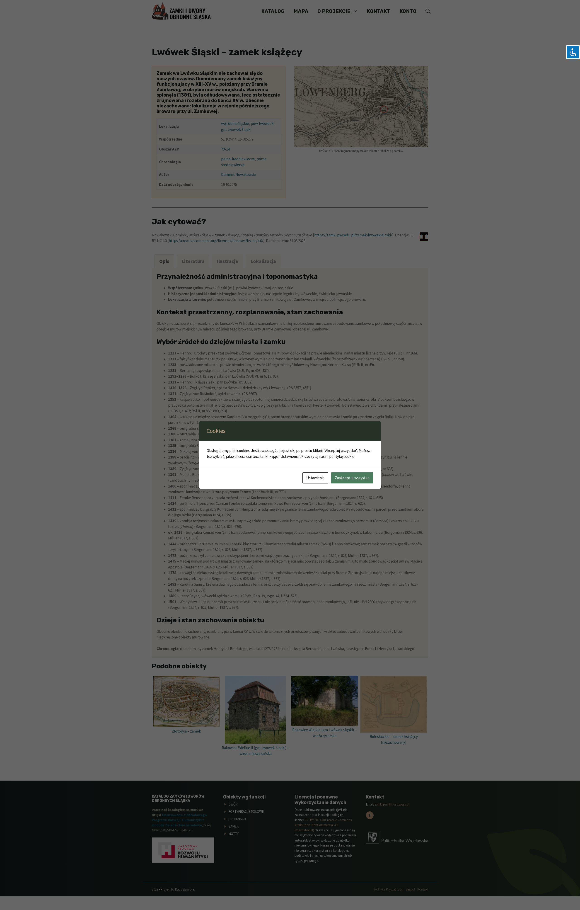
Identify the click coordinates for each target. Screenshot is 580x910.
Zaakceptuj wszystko (352, 477)
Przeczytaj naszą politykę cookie (327, 456)
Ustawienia (315, 477)
